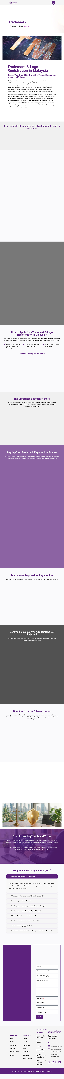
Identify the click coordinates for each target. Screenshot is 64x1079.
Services (19, 26)
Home (13, 26)
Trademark (39, 1032)
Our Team (13, 1045)
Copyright (39, 1046)
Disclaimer (26, 1055)
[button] (32, 876)
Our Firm (12, 1042)
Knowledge (26, 1045)
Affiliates (12, 1055)
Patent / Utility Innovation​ (40, 1036)
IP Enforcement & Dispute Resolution (41, 1062)
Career (25, 1038)
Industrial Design (39, 1041)
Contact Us (26, 1052)
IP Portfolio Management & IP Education (41, 1055)
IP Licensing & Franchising (40, 1050)
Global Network (14, 1052)
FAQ (24, 1048)
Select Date (39, 998)
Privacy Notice (27, 1058)
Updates (25, 1042)
